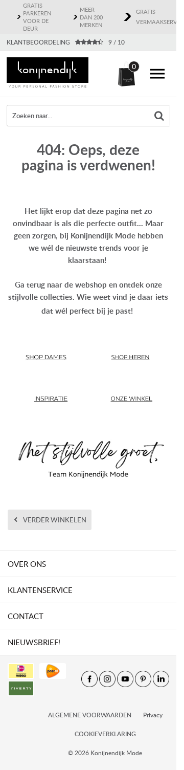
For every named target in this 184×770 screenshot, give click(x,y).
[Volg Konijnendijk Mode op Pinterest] (143, 679)
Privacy (153, 715)
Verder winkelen (54, 519)
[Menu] (157, 73)
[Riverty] (21, 688)
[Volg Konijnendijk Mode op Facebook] (89, 679)
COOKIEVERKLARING (105, 734)
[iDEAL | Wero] (21, 671)
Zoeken (159, 115)
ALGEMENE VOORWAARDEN (89, 715)
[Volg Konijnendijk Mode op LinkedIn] (161, 679)
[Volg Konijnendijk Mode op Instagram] (107, 679)
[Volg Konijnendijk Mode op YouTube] (125, 679)
